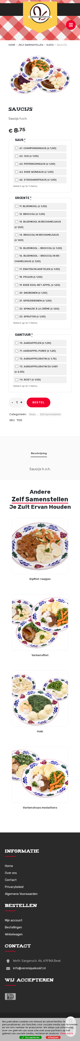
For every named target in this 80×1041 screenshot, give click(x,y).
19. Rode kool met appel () (39, 284)
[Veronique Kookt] (40, 13)
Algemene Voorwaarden (21, 894)
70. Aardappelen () (35, 342)
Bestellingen (13, 927)
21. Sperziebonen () (35, 300)
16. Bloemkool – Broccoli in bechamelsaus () (38, 258)
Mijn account (13, 920)
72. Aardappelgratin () (38, 358)
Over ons (11, 873)
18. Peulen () (30, 276)
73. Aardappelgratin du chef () (36, 369)
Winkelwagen (14, 934)
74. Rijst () (30, 379)
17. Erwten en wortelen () (39, 269)
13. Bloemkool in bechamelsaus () (38, 224)
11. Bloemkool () (33, 206)
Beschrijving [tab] (39, 453)
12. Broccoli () (32, 214)
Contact (11, 880)
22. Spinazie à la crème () (39, 308)
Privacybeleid (14, 887)
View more (66, 1033)
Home (12, 45)
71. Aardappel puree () (37, 350)
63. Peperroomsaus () (37, 163)
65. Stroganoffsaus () (38, 179)
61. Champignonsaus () (37, 148)
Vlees (50, 45)
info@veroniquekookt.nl (29, 968)
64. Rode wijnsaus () (36, 171)
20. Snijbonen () (33, 292)
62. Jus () (29, 156)
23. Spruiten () (32, 316)
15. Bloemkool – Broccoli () (40, 248)
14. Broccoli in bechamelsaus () (37, 238)
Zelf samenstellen (31, 45)
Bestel (38, 402)
